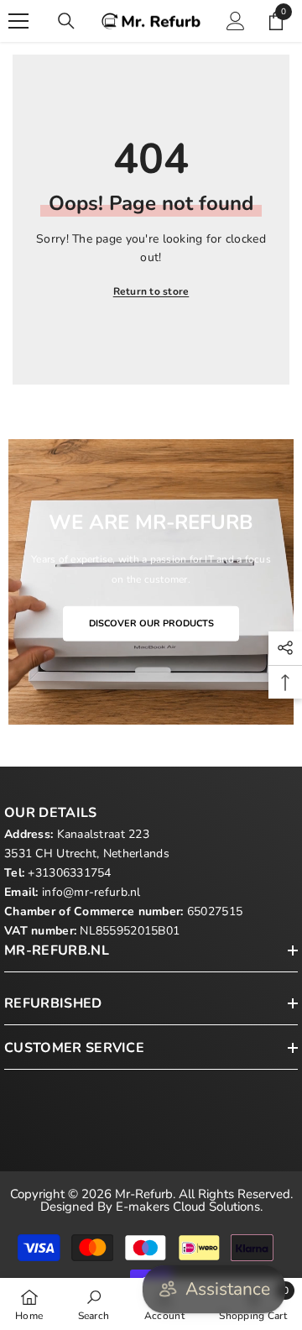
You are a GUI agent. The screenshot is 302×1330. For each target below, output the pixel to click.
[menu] (18, 21)
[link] (94, 1304)
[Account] (235, 21)
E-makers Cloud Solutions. (189, 1206)
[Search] (66, 21)
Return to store (151, 291)
